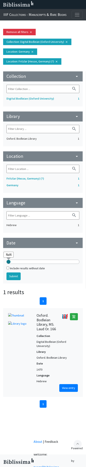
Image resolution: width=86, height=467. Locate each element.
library (42, 116)
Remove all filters (19, 32)
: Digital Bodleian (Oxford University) (37, 42)
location (42, 156)
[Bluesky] (55, 4)
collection (42, 76)
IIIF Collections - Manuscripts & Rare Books (34, 14)
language (42, 203)
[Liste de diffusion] (41, 4)
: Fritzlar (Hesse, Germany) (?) (32, 61)
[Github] (75, 4)
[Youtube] (68, 4)
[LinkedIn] (48, 4)
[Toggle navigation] (77, 15)
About (38, 441)
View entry (68, 388)
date (42, 243)
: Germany (20, 51)
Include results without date (27, 268)
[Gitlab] (81, 4)
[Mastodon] (61, 4)
